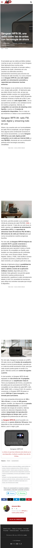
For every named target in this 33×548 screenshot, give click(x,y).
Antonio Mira (6, 43)
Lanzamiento (15, 460)
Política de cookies (14, 530)
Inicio (2, 48)
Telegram (12, 493)
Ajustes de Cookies (24, 530)
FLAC (8, 460)
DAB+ (28, 223)
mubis (25, 535)
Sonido (6, 48)
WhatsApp (22, 493)
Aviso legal (26, 528)
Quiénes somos (6, 528)
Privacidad (5, 530)
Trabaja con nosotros (17, 528)
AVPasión (18, 540)
